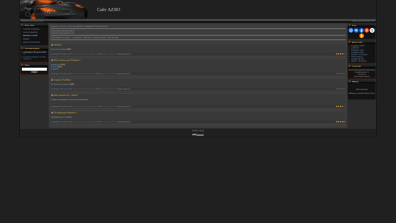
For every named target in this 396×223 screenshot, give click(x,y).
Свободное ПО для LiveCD (34, 52)
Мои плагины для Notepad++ (67, 60)
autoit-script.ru (357, 57)
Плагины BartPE (75, 26)
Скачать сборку (59, 49)
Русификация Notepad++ (65, 113)
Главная (24, 21)
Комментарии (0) (124, 54)
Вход (41, 21)
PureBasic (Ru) (357, 50)
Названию (77, 37)
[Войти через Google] (372, 30)
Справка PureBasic (62, 80)
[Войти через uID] (351, 30)
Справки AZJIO (357, 46)
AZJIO (99, 54)
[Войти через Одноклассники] (361, 35)
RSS (372, 21)
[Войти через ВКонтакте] (356, 30)
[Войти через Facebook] (361, 30)
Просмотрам (112, 37)
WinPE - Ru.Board (358, 61)
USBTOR (355, 48)
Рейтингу (87, 37)
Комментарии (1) (124, 122)
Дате (68, 37)
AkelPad (57, 45)
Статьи (63, 26)
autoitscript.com (357, 59)
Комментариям (99, 37)
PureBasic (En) (357, 52)
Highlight (56, 64)
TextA (55, 67)
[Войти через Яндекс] (366, 30)
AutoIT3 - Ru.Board (359, 54)
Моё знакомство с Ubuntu (66, 95)
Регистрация (33, 21)
